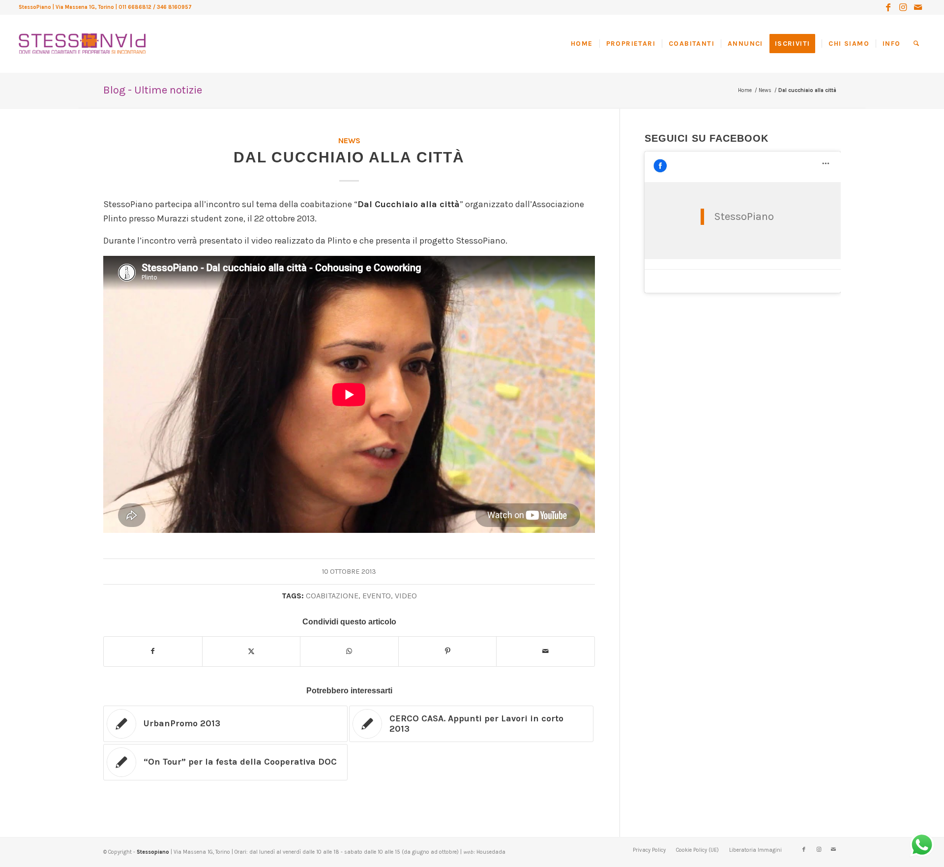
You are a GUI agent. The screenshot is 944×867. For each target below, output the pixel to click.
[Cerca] (916, 44)
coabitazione (332, 595)
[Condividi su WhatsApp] (349, 651)
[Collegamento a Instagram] (903, 7)
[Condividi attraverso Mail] (545, 651)
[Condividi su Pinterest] (448, 651)
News (349, 140)
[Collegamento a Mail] (918, 7)
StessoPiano (744, 216)
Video (406, 595)
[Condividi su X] (251, 651)
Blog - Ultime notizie (152, 90)
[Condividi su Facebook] (153, 651)
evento (376, 595)
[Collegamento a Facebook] (888, 7)
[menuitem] (585, 44)
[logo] (82, 34)
